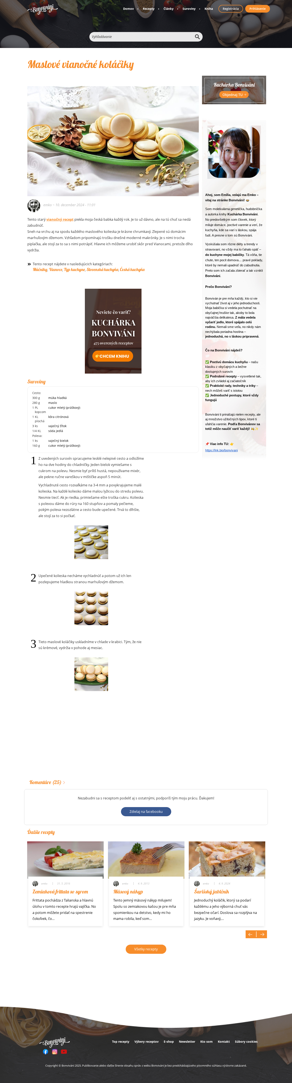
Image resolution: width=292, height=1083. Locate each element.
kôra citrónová (58, 417)
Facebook (46, 1052)
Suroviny (189, 9)
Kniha (209, 9)
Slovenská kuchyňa (102, 269)
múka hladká (57, 398)
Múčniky (40, 269)
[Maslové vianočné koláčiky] (113, 135)
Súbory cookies (246, 1042)
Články (169, 9)
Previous (251, 934)
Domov (128, 9)
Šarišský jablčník (211, 891)
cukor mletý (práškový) (64, 408)
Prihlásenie (257, 9)
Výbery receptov (146, 1042)
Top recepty (120, 1042)
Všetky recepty (146, 949)
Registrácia (231, 9)
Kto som (206, 1042)
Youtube (64, 1052)
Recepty (149, 9)
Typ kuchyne (74, 269)
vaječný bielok (58, 441)
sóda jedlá (55, 431)
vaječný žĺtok (57, 426)
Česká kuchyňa (132, 269)
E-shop (169, 1042)
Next (261, 934)
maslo (52, 403)
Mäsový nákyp (128, 891)
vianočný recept (60, 219)
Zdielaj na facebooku (146, 811)
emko (47, 205)
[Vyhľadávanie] (197, 37)
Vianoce (55, 269)
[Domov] (42, 9)
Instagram (55, 1052)
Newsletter (187, 1042)
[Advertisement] (113, 742)
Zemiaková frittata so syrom (60, 891)
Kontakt (224, 1042)
